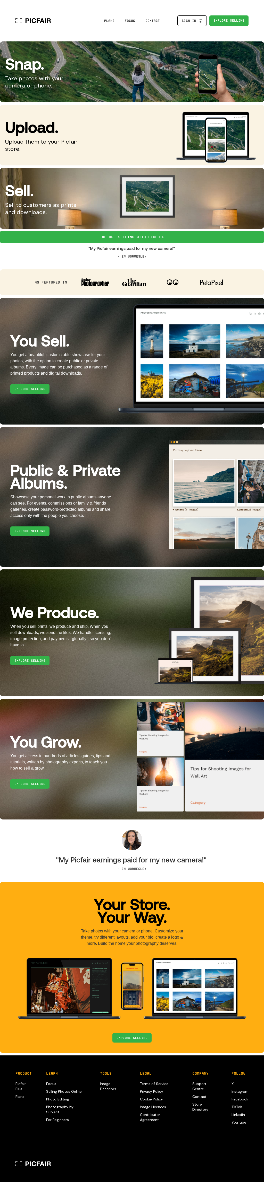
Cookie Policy (151, 1099)
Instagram (240, 1091)
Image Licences (153, 1107)
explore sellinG (228, 20)
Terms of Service (154, 1083)
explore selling (29, 389)
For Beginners (57, 1119)
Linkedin (238, 1114)
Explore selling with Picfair (132, 237)
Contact (199, 1096)
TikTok (237, 1107)
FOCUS (130, 20)
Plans (109, 20)
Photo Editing (57, 1099)
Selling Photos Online (64, 1091)
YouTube (239, 1122)
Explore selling (132, 1037)
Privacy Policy (151, 1091)
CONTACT (152, 20)
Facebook (240, 1099)
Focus (51, 1083)
